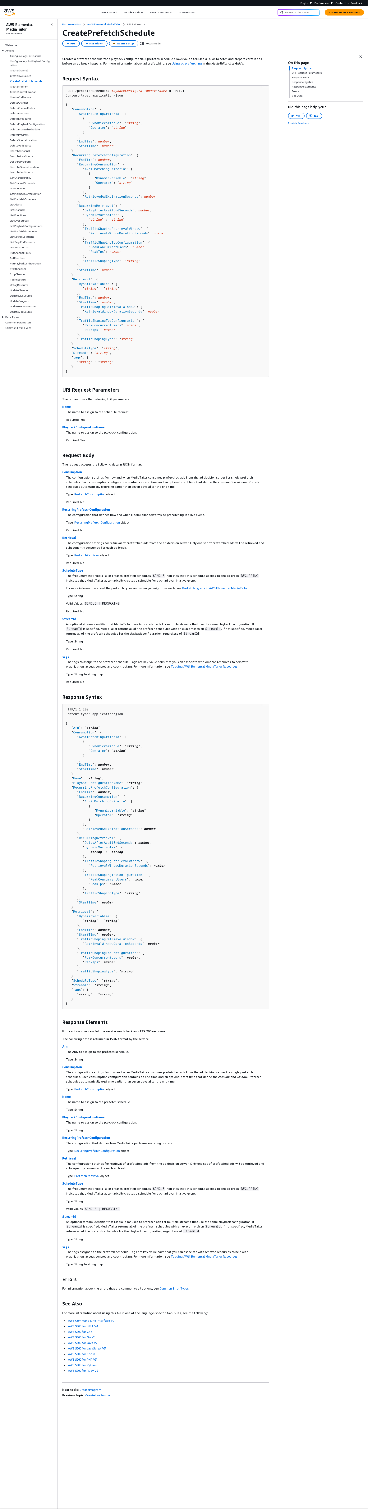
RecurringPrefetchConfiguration (102, 155)
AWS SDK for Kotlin (81, 1354)
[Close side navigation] (51, 24)
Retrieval (81, 279)
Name (66, 407)
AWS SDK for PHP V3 (82, 1359)
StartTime (87, 146)
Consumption (83, 109)
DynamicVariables (100, 215)
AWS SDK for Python (82, 1365)
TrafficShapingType (102, 261)
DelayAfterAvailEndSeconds (109, 210)
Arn (76, 728)
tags (77, 357)
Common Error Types (174, 1288)
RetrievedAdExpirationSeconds (111, 196)
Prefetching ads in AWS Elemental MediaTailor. (215, 588)
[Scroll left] (98, 12)
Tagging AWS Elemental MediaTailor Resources (204, 666)
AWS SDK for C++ (80, 1332)
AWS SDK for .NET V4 (83, 1326)
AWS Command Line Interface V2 (91, 1320)
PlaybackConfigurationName (83, 427)
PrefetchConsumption (89, 494)
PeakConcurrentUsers (108, 247)
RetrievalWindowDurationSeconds (119, 233)
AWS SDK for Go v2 (81, 1337)
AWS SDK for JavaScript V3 (87, 1348)
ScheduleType (84, 348)
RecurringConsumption (98, 164)
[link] (136, 24)
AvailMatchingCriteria (99, 114)
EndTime (85, 141)
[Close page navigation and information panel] (360, 57)
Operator (98, 127)
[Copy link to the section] (59, 79)
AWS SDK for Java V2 (83, 1343)
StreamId (81, 353)
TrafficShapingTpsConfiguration (113, 242)
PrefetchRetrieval (86, 555)
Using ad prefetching (187, 63)
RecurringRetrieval (96, 206)
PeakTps (97, 252)
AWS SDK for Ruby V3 (83, 1370)
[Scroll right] (197, 12)
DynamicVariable (104, 123)
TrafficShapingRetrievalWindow (112, 229)
